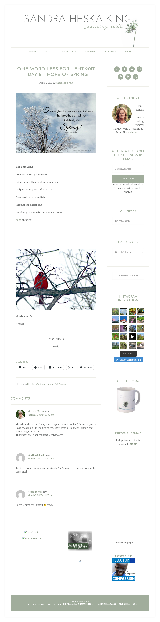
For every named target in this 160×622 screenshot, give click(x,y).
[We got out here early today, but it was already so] (115, 328)
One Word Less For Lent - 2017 (46, 384)
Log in (134, 604)
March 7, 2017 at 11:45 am (40, 495)
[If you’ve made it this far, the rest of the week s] (132, 345)
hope (18, 220)
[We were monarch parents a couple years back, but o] (132, 311)
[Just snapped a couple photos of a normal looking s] (123, 328)
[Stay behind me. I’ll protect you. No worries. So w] (140, 345)
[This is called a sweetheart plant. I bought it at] (140, 311)
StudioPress (124, 604)
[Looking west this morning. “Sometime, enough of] (115, 319)
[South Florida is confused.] (140, 336)
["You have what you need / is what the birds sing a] (123, 345)
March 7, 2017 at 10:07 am (41, 414)
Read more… (133, 132)
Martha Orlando (36, 455)
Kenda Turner (35, 491)
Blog (29, 384)
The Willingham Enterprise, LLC (77, 604)
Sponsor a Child (123, 555)
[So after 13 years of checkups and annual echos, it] (132, 319)
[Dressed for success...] (140, 328)
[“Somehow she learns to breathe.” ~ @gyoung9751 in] (115, 345)
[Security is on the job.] (123, 319)
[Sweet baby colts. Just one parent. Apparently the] (123, 336)
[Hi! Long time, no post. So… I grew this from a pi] (140, 319)
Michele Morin (36, 411)
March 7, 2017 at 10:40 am (41, 458)
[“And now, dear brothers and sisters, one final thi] (115, 311)
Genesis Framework (107, 604)
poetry (63, 384)
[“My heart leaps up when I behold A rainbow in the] (123, 311)
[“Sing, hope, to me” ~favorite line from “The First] (115, 336)
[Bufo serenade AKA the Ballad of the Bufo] (132, 336)
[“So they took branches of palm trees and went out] (132, 328)
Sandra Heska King (80, 29)
